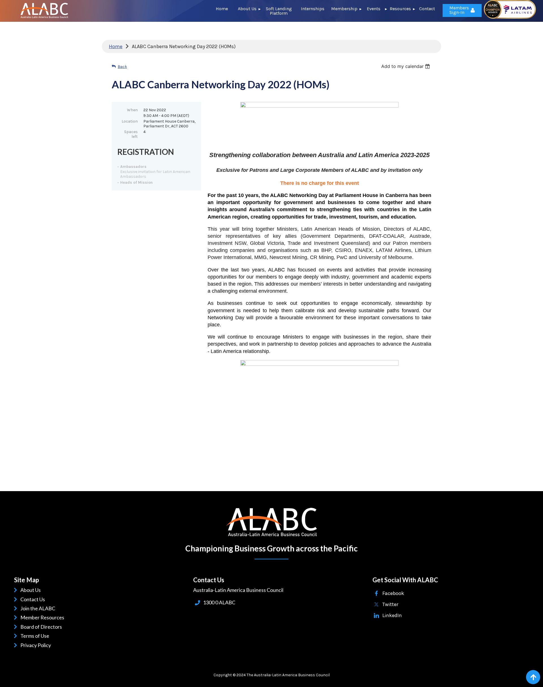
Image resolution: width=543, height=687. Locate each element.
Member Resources (43, 617)
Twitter (390, 604)
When (132, 110)
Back (122, 66)
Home (115, 46)
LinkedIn (392, 615)
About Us (31, 590)
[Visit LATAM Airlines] (510, 17)
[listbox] (406, 66)
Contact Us (33, 599)
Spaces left (131, 134)
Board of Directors (42, 627)
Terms (28, 636)
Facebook (393, 593)
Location (130, 121)
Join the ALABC (38, 608)
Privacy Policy (36, 645)
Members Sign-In (459, 10)
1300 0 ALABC (219, 602)
